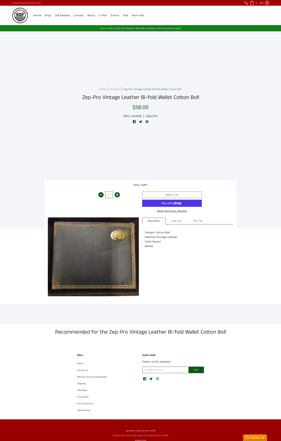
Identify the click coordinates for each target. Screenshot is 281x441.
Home (102, 89)
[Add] (117, 194)
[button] (256, 3)
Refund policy (84, 410)
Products (115, 89)
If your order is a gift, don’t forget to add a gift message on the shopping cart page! (140, 28)
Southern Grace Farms (137, 430)
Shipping (81, 383)
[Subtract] (101, 194)
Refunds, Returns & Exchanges (92, 377)
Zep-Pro (152, 116)
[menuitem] (246, 3)
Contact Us (82, 370)
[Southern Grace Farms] (20, 15)
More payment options (172, 211)
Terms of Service (85, 403)
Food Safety (83, 397)
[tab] (154, 221)
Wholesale (82, 390)
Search (80, 363)
